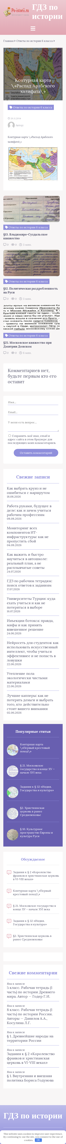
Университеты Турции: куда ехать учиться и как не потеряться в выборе (31, 602)
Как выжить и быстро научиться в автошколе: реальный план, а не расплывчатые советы (27, 561)
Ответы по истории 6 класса (34, 41)
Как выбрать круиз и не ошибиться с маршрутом (28, 490)
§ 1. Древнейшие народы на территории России (30, 1038)
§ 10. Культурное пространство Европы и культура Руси (36, 832)
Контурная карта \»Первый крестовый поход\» (35, 748)
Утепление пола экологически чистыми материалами (27, 677)
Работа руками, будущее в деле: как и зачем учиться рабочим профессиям (29, 510)
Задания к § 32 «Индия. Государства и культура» (37, 788)
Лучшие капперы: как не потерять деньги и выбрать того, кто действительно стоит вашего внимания (30, 702)
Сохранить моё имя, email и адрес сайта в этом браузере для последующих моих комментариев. (32, 439)
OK (38, 1140)
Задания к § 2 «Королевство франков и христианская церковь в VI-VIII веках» (36, 875)
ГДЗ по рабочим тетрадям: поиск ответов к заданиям (29, 583)
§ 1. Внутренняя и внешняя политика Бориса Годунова (30, 1078)
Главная (8, 41)
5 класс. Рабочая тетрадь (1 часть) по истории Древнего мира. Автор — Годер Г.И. (31, 992)
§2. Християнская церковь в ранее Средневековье (32, 811)
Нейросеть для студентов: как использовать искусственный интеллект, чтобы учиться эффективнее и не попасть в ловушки (33, 651)
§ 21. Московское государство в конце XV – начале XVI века (37, 769)
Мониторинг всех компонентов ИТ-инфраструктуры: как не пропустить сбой (28, 534)
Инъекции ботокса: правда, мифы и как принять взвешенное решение (30, 625)
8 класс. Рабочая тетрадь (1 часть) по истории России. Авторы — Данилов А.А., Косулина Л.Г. (30, 1016)
